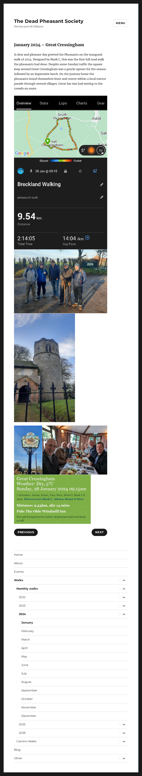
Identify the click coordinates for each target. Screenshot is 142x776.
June (24, 665)
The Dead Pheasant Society (48, 21)
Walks (18, 580)
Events (19, 571)
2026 (22, 732)
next (99, 532)
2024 (22, 614)
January (27, 622)
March (25, 639)
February (27, 631)
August (26, 682)
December (28, 716)
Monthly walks (27, 588)
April (24, 648)
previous (26, 532)
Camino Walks (26, 741)
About (18, 563)
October (27, 699)
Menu (120, 23)
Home (18, 554)
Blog (17, 749)
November (28, 707)
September (29, 690)
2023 (22, 605)
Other (18, 758)
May (24, 656)
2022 (22, 597)
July (24, 673)
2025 (22, 724)
